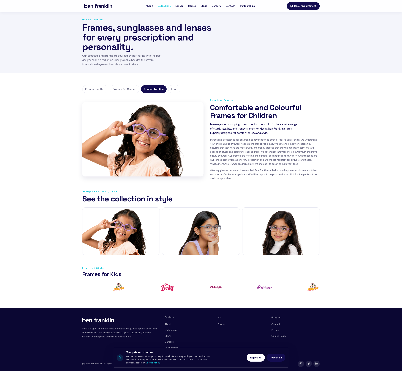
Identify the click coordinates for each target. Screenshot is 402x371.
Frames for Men (95, 89)
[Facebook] (309, 364)
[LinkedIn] (316, 364)
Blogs (204, 6)
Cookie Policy (278, 336)
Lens (174, 89)
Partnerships (247, 6)
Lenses (179, 6)
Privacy (275, 330)
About (149, 6)
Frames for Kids (154, 89)
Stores (192, 6)
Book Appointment (305, 5)
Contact (230, 6)
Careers (216, 6)
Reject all (255, 357)
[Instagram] (301, 364)
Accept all (276, 357)
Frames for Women (124, 89)
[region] (201, 288)
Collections (164, 6)
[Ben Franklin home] (98, 6)
